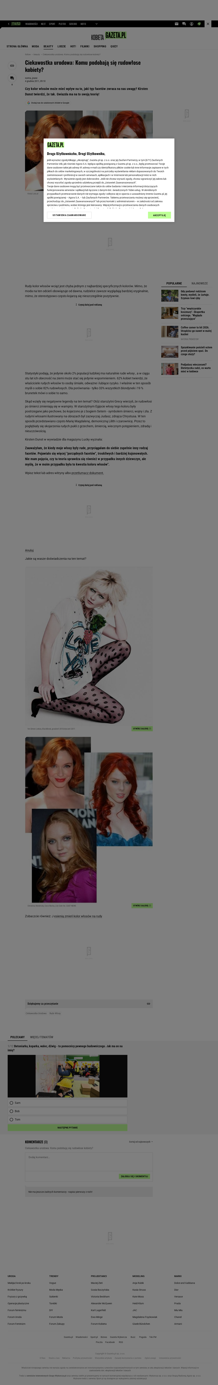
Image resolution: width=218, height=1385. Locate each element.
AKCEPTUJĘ (159, 215)
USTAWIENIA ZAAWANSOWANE (69, 215)
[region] (109, 180)
